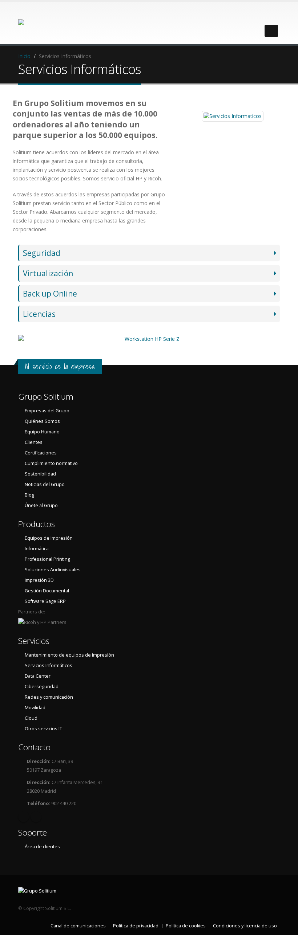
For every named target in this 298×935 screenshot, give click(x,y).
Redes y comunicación (49, 697)
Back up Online (50, 294)
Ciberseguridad (42, 686)
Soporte (32, 832)
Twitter (36, 816)
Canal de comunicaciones (78, 926)
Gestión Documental (47, 591)
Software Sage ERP (45, 601)
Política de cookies (186, 926)
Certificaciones (41, 453)
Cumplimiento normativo (51, 463)
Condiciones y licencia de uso (245, 926)
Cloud (31, 718)
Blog (29, 495)
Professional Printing (47, 559)
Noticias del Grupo (45, 484)
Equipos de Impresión (49, 538)
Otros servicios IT (43, 729)
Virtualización (48, 273)
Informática (37, 549)
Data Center (38, 676)
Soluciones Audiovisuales (53, 570)
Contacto (34, 747)
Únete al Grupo (41, 505)
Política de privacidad (135, 926)
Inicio (24, 56)
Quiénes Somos (42, 421)
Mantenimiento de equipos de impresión (69, 655)
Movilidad (35, 708)
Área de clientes (42, 847)
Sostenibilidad (40, 474)
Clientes (34, 442)
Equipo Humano (42, 432)
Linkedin (23, 816)
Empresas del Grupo (47, 411)
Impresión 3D (39, 580)
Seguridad (41, 253)
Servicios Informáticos (48, 665)
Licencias (39, 314)
